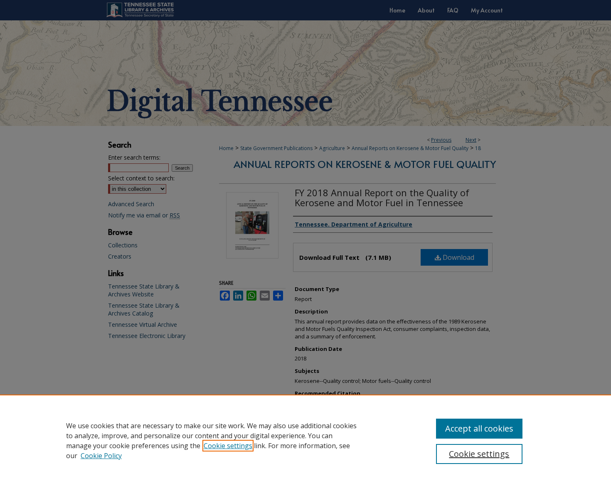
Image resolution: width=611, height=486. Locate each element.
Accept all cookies (479, 428)
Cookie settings (228, 445)
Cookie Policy (101, 455)
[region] (305, 440)
